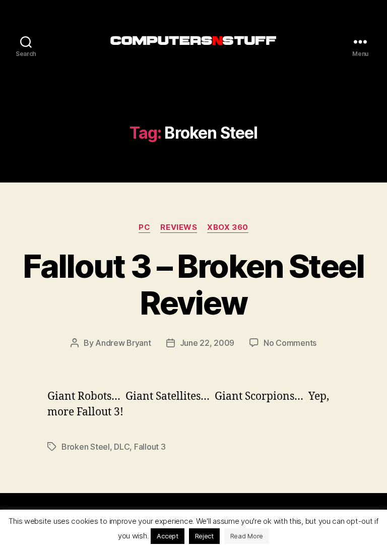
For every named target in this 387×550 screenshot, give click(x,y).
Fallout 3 (150, 447)
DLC (122, 447)
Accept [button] (167, 536)
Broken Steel (85, 447)
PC (144, 227)
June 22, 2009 (207, 343)
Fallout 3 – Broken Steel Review (193, 284)
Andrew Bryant (123, 343)
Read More (247, 536)
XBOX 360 (227, 227)
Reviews (178, 227)
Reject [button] (204, 536)
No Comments (290, 343)
